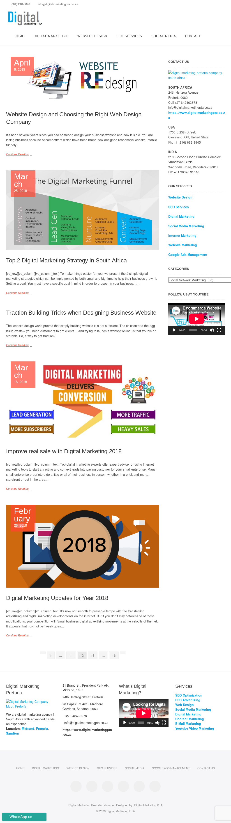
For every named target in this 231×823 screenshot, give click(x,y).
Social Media (163, 36)
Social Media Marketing (186, 226)
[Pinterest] (197, 5)
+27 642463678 (75, 715)
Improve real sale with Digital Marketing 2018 (64, 451)
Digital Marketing (51, 36)
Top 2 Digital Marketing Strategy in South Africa (66, 260)
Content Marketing (189, 719)
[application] (196, 319)
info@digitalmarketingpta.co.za (57, 4)
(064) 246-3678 (20, 4)
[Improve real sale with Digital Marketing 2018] (82, 401)
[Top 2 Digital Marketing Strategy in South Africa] (82, 210)
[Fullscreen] (219, 330)
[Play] (174, 330)
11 (72, 655)
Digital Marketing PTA (148, 805)
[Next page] (123, 653)
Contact (193, 36)
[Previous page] (42, 653)
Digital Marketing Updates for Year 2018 (57, 598)
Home (19, 36)
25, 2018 (21, 183)
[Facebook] (181, 5)
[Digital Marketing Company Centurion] (31, 701)
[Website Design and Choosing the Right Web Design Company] (82, 80)
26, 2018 (22, 517)
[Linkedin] (189, 5)
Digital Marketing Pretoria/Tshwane (91, 805)
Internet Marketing (182, 235)
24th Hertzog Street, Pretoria (83, 697)
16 (115, 655)
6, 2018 (22, 65)
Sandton (12, 733)
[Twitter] (213, 5)
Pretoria (42, 728)
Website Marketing (182, 245)
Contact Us (206, 768)
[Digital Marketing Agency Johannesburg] (196, 72)
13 (94, 655)
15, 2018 (21, 374)
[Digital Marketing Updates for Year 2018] (82, 546)
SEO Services (129, 36)
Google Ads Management (171, 768)
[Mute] (212, 330)
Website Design (92, 36)
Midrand (28, 728)
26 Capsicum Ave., (82, 706)
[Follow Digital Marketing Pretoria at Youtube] (155, 786)
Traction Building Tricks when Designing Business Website (81, 312)
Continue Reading (17, 154)
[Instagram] (205, 5)
